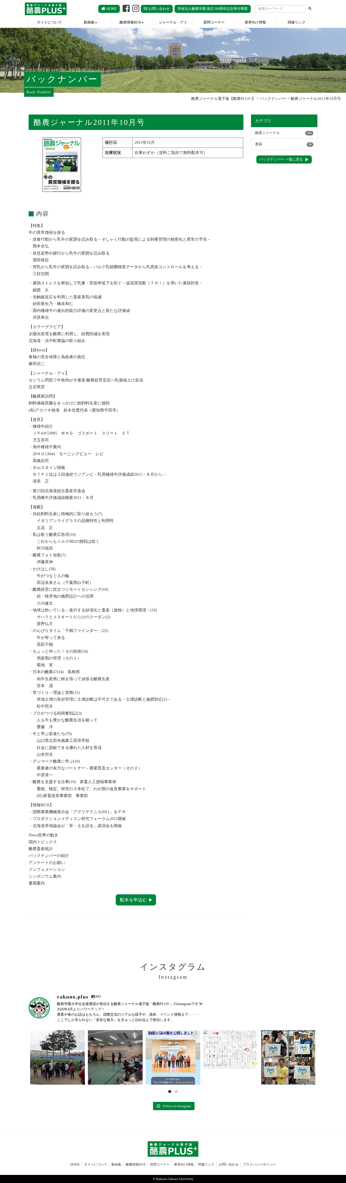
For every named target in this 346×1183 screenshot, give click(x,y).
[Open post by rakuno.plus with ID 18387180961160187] (57, 1057)
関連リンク (296, 22)
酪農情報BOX (130, 22)
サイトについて (49, 22)
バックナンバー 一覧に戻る (281, 159)
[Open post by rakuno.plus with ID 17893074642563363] (230, 1057)
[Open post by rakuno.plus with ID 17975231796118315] (115, 1057)
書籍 (283, 144)
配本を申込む (133, 899)
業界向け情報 (255, 22)
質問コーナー (214, 22)
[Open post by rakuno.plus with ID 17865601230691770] (288, 1057)
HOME (111, 9)
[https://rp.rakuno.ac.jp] (46, 9)
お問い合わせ (158, 9)
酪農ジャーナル (283, 133)
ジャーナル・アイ (173, 22)
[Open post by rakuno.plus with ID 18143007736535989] (173, 1057)
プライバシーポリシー (259, 1164)
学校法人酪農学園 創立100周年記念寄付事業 (213, 9)
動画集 (89, 22)
